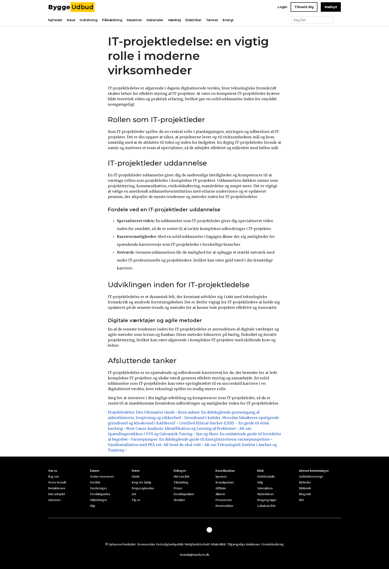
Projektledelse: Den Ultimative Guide (141, 412)
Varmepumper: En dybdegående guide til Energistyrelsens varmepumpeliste (200, 439)
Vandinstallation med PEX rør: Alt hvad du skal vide (154, 444)
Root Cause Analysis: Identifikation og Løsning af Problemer (181, 428)
